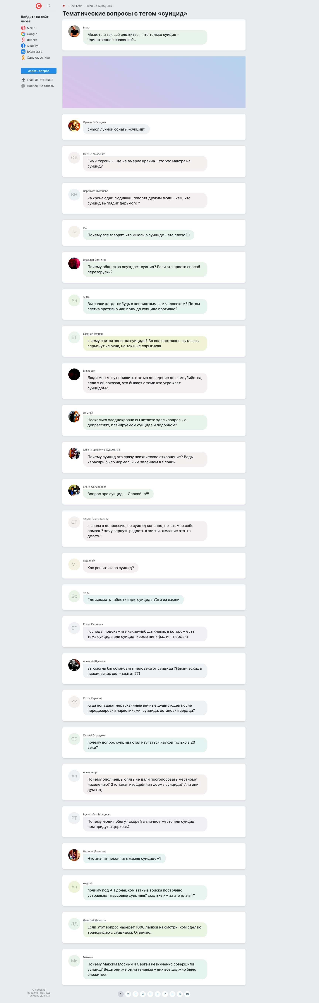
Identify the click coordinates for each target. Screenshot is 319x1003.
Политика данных (39, 995)
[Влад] (75, 31)
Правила (32, 992)
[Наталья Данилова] (75, 855)
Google (32, 34)
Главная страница (40, 80)
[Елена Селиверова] (75, 490)
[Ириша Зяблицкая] (75, 126)
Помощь (45, 992)
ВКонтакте (34, 51)
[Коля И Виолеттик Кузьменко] (75, 453)
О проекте (38, 989)
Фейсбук (33, 46)
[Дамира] (75, 416)
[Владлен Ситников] (75, 263)
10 (187, 994)
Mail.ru (31, 28)
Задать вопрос (38, 71)
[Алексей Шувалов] (75, 665)
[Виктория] (75, 374)
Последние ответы (40, 86)
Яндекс (32, 40)
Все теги (76, 6)
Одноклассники (38, 57)
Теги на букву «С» (99, 6)
